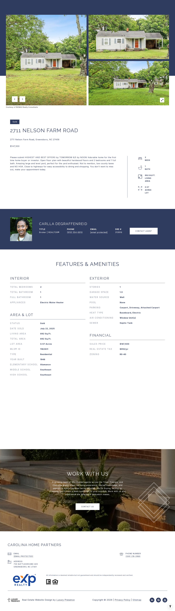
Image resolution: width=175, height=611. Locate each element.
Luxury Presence (65, 600)
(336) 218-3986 (133, 556)
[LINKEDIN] (152, 600)
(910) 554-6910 (75, 232)
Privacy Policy (122, 600)
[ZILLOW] (164, 600)
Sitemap (137, 600)
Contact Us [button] (87, 507)
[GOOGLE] (158, 600)
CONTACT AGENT (143, 231)
